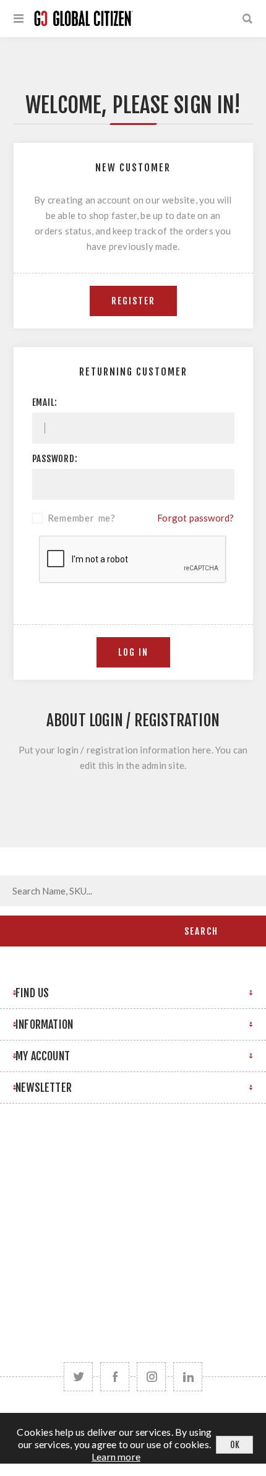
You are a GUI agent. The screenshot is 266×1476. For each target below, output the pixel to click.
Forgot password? (195, 517)
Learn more (116, 1456)
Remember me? (82, 517)
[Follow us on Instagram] (151, 1376)
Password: (55, 459)
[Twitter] (78, 1376)
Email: (45, 402)
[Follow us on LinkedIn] (187, 1376)
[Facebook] (114, 1376)
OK (234, 1445)
